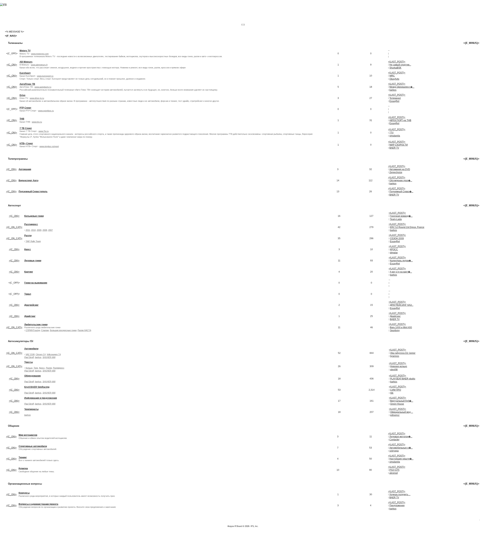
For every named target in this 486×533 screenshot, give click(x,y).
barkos (392, 90)
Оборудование (32, 376)
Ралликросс (31, 224)
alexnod (393, 473)
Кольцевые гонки (34, 216)
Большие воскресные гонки (63, 330)
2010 (33, 230)
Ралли (28, 235)
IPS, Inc (254, 526)
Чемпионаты (31, 409)
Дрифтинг (30, 316)
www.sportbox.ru (46, 111)
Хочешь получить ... (399, 494)
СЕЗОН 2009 (397, 238)
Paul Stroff (29, 357)
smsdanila (394, 135)
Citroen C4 (41, 354)
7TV (391, 132)
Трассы (28, 362)
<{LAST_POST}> (396, 61)
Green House (397, 404)
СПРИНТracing (33, 330)
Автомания (25, 169)
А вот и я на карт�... (401, 271)
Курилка (23, 468)
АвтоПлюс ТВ (27, 84)
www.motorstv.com (40, 54)
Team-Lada (396, 219)
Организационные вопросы (25, 483)
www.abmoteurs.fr (39, 65)
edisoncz (394, 415)
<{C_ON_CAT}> (14, 227)
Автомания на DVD (399, 169)
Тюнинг (23, 457)
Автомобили (31, 348)
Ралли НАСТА (84, 330)
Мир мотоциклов (28, 435)
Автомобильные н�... (401, 447)
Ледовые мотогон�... (400, 436)
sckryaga (394, 450)
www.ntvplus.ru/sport (49, 146)
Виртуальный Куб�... (401, 401)
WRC (392, 75)
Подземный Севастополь (33, 191)
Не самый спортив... (400, 64)
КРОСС (394, 249)
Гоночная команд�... (401, 216)
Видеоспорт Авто (28, 180)
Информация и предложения (40, 398)
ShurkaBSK (395, 67)
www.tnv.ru (37, 122)
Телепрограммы (18, 158)
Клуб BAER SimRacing (36, 387)
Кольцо (29, 368)
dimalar (394, 252)
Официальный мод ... (401, 412)
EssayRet (394, 101)
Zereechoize (395, 172)
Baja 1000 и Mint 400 (401, 327)
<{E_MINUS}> (471, 43)
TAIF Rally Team (33, 241)
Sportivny (395, 330)
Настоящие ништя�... (401, 458)
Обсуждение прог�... (400, 180)
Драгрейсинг (31, 305)
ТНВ (22, 118)
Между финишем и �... (401, 87)
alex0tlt (394, 369)
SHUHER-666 (49, 357)
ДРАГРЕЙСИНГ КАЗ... (401, 305)
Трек (36, 368)
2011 (28, 230)
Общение (13, 425)
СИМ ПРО (395, 390)
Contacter (394, 439)
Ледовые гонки (32, 260)
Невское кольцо (398, 366)
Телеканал (395, 98)
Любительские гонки (35, 324)
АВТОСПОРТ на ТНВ (400, 120)
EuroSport (25, 73)
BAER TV (394, 148)
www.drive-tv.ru (37, 98)
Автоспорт (14, 205)
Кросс (27, 249)
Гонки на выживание (35, 282)
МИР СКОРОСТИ (398, 145)
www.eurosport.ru (45, 76)
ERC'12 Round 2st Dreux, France (407, 227)
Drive (22, 95)
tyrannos (394, 356)
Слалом (45, 330)
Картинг (28, 271)
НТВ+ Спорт (26, 143)
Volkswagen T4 (54, 354)
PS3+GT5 (394, 470)
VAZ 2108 (30, 354)
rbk (391, 393)
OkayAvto (394, 79)
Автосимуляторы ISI (20, 341)
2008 (45, 230)
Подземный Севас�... (401, 191)
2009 (39, 230)
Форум (230, 526)
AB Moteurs (26, 62)
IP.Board (238, 526)
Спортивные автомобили (33, 446)
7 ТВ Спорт (26, 128)
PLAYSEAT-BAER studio (402, 378)
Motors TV (25, 50)
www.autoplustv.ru (43, 87)
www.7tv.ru (44, 131)
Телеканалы (15, 43)
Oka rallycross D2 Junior (402, 353)
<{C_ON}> (11, 64)
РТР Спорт (25, 107)
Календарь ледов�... (401, 260)
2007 (50, 230)
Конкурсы (24, 493)
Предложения (397, 505)
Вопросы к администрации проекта (38, 504)
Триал (27, 294)
